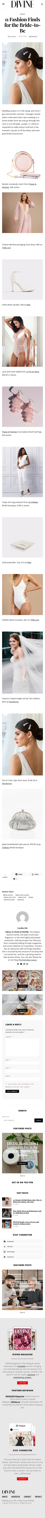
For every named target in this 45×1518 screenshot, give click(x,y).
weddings (21, 899)
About (5, 1496)
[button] (21, 1176)
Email (7, 1068)
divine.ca (27, 981)
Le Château (33, 502)
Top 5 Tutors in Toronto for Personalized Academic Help (22, 1285)
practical (31, 1374)
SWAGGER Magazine (15, 1396)
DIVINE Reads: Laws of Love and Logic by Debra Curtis (26, 1223)
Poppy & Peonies (9, 432)
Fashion (22, 14)
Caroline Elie (33, 36)
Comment (8, 1037)
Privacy (38, 1496)
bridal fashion (8, 895)
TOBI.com (6, 248)
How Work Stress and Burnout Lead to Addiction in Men (27, 1212)
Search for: (5, 1116)
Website (7, 1076)
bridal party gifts (10, 897)
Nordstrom (14, 702)
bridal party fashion (22, 895)
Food (22, 974)
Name (7, 1060)
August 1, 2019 (17, 1005)
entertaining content (22, 1377)
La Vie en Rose (32, 371)
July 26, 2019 (18, 981)
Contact (27, 1496)
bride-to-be (22, 897)
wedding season (9, 899)
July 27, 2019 (12, 36)
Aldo (28, 304)
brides (31, 897)
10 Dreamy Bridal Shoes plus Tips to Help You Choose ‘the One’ (27, 1201)
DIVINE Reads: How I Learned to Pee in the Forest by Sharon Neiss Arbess (22, 1149)
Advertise (15, 1496)
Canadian (21, 1366)
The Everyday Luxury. (28, 960)
